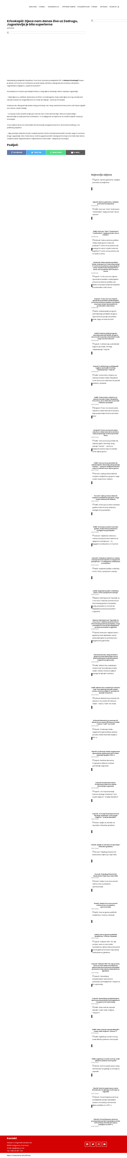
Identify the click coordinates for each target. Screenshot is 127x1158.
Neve (9, 1155)
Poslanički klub (83, 7)
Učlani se (113, 7)
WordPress (26, 1155)
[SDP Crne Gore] (11, 7)
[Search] (118, 7)
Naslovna (33, 7)
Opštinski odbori (68, 7)
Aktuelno (103, 7)
